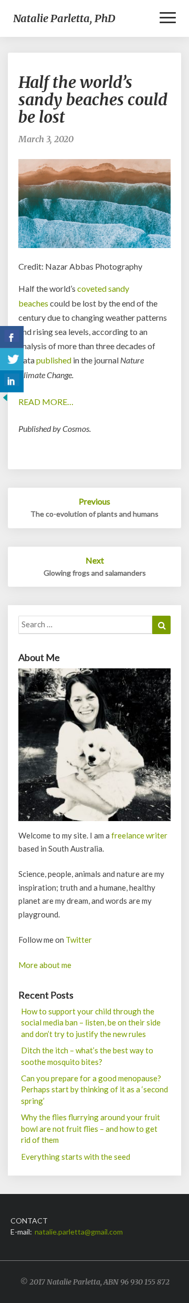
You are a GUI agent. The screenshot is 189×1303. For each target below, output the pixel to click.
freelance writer (139, 835)
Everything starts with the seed (75, 1156)
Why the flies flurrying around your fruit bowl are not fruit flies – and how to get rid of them (90, 1128)
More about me (44, 965)
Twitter (79, 939)
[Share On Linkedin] (12, 381)
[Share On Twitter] (12, 359)
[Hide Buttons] (5, 401)
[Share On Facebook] (12, 337)
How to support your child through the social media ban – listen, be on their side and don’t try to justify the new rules (91, 1022)
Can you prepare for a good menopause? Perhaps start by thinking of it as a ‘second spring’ (94, 1089)
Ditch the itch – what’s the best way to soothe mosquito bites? (87, 1055)
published (53, 360)
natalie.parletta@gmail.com (79, 1231)
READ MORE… (46, 402)
